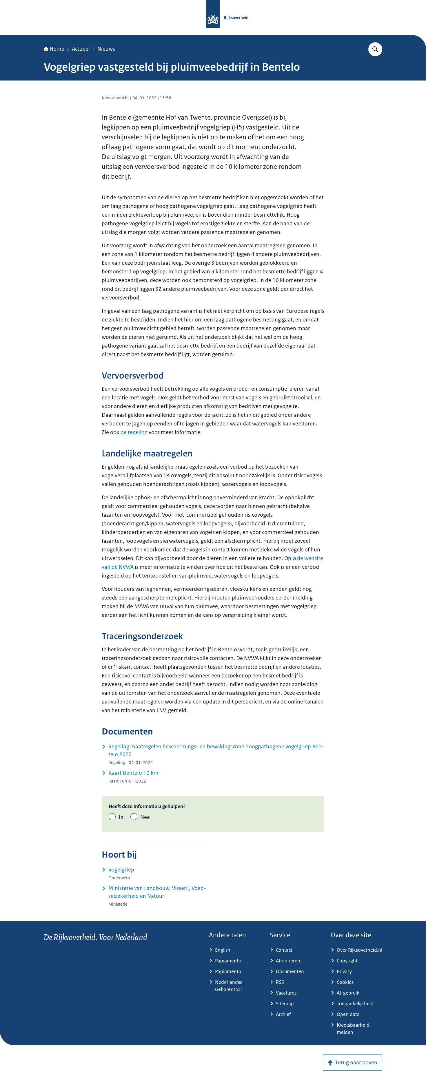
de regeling (134, 432)
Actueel (81, 48)
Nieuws (106, 48)
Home (57, 48)
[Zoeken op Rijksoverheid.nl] (375, 49)
